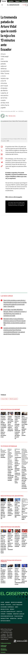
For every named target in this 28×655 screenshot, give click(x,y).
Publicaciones (18, 616)
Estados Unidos (5, 620)
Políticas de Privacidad (4, 646)
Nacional (8, 604)
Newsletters (5, 618)
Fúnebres (9, 614)
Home (2, 602)
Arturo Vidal (4, 398)
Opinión (3, 614)
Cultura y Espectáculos (8, 611)
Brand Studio (5, 609)
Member (7, 602)
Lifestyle (19, 611)
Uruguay (4, 1)
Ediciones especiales (7, 616)
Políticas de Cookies (6, 643)
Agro (16, 607)
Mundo (12, 609)
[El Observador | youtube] (26, 594)
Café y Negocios (17, 604)
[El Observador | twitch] (26, 599)
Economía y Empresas (7, 607)
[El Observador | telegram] (26, 597)
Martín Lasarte (13, 398)
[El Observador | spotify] (23, 597)
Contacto (3, 652)
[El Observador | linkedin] (20, 597)
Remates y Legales (18, 614)
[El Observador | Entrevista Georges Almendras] (3, 452)
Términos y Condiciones (4, 649)
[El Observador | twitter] (18, 594)
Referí (2, 604)
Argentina (13, 618)
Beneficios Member (16, 602)
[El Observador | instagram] (23, 594)
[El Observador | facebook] (20, 594)
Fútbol (25, 4)
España (20, 618)
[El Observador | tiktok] (17, 597)
